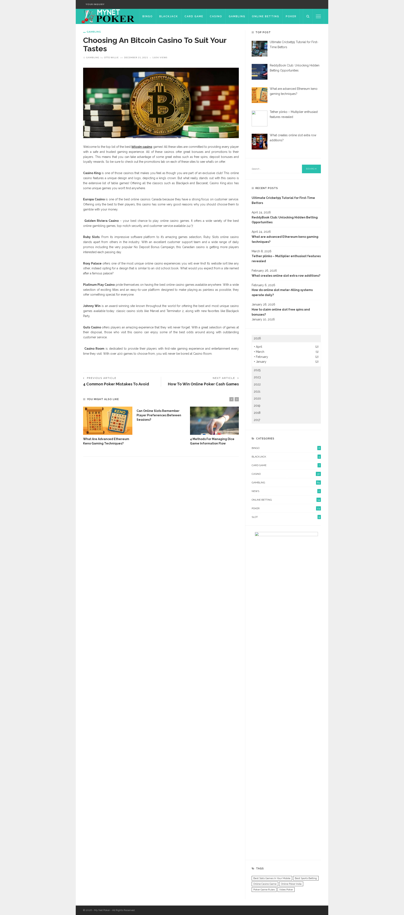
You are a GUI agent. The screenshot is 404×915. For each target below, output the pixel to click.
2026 (257, 338)
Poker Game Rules (264, 889)
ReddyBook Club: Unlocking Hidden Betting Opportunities (285, 220)
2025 (257, 370)
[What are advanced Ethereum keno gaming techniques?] (107, 421)
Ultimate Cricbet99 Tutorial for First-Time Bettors (283, 200)
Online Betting (265, 16)
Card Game (194, 16)
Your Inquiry (95, 4)
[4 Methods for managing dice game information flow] (214, 421)
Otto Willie (111, 57)
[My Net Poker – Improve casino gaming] (107, 16)
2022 (257, 384)
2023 (257, 377)
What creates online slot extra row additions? (286, 275)
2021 (257, 391)
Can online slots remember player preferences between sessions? (159, 415)
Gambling (237, 16)
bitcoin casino (142, 146)
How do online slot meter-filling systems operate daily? (282, 292)
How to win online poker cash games (203, 384)
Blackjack (168, 16)
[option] (107, 426)
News (286, 491)
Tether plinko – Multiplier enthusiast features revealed (286, 258)
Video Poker (286, 889)
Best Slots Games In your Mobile (271, 878)
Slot (286, 517)
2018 (257, 412)
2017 (257, 420)
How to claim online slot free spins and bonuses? (281, 312)
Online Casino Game (264, 883)
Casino (216, 16)
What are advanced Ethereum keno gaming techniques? (285, 239)
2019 (257, 405)
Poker (291, 16)
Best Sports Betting (306, 878)
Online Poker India (291, 883)
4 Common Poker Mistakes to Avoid (116, 384)
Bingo (147, 16)
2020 (257, 398)
